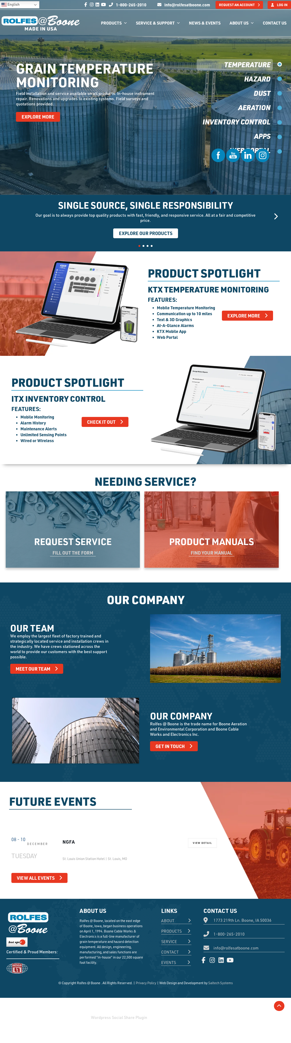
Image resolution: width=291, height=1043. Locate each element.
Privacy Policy (146, 983)
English (13, 4)
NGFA (69, 842)
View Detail (202, 843)
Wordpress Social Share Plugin (119, 1017)
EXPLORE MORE (38, 117)
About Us (239, 22)
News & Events (205, 22)
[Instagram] (92, 5)
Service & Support (155, 22)
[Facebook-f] (86, 5)
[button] (139, 246)
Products (111, 22)
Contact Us (274, 22)
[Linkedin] (98, 5)
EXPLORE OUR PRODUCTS (145, 233)
